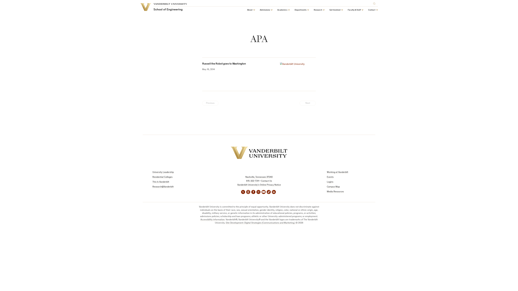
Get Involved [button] (334, 10)
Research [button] (318, 10)
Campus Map (333, 187)
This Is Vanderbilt (160, 182)
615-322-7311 (252, 181)
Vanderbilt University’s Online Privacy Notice (259, 185)
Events (330, 177)
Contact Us (266, 181)
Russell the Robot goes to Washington (224, 64)
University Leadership (163, 172)
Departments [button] (300, 10)
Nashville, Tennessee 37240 (259, 177)
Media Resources (335, 192)
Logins (330, 182)
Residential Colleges (162, 177)
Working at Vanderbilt (337, 172)
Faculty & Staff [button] (354, 10)
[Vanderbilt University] (259, 153)
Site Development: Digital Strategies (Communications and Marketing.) (260, 223)
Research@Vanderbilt (163, 187)
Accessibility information (212, 220)
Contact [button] (371, 10)
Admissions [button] (265, 10)
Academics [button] (282, 10)
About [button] (250, 10)
